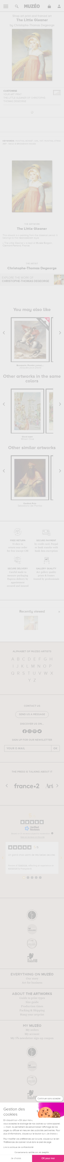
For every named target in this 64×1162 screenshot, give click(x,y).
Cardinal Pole (30, 505)
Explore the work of (25, 279)
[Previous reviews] (2, 857)
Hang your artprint (32, 1014)
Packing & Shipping (32, 1010)
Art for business (32, 982)
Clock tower (27, 438)
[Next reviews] (61, 857)
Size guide (32, 1002)
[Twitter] (39, 733)
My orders (32, 1030)
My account (32, 1034)
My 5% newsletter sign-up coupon (32, 1038)
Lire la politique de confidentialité (18, 1147)
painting (24, 235)
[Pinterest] (34, 733)
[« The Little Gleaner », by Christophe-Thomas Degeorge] (31, 623)
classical (43, 235)
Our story (32, 978)
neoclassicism (26, 238)
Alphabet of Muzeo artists (32, 651)
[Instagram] (29, 733)
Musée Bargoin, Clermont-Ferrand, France (27, 244)
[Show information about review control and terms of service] (52, 833)
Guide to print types (32, 998)
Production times (32, 1006)
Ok (55, 748)
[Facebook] (24, 733)
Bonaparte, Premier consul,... (30, 366)
